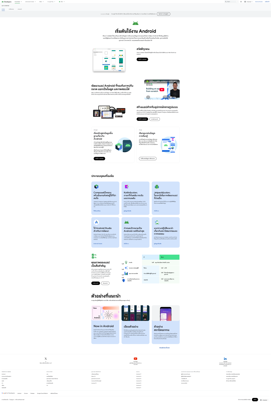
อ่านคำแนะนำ (154, 119)
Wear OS (93, 376)
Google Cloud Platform (42, 393)
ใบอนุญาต (12, 399)
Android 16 (138, 376)
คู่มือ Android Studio (185, 374)
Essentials (17, 1)
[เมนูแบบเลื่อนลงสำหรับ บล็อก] (65, 1)
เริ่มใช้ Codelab (142, 59)
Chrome (26, 393)
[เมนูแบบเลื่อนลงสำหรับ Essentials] (22, 1)
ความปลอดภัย (4, 378)
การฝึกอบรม (11, 9)
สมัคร (255, 399)
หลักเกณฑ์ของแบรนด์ (19, 399)
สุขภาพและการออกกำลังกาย (52, 378)
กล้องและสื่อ (49, 381)
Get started (5, 5)
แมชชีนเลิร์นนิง (50, 376)
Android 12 (138, 385)
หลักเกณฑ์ (95, 283)
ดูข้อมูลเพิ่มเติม (127, 211)
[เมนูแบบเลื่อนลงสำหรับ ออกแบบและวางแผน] (36, 1)
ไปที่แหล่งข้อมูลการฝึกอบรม (148, 158)
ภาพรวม (3, 9)
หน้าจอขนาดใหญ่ (94, 374)
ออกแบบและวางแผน (29, 1)
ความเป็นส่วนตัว (50, 383)
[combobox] (231, 1)
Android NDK (184, 383)
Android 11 (138, 387)
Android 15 (138, 378)
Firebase (32, 393)
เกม (47, 374)
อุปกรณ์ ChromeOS (95, 378)
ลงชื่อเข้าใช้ (267, 1)
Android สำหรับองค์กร (6, 376)
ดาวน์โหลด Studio (185, 381)
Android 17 (138, 374)
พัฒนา (40, 1)
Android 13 (138, 383)
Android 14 (138, 381)
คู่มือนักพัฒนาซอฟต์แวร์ (186, 376)
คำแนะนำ (105, 283)
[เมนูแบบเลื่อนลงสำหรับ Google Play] (55, 1)
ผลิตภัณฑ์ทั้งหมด (54, 393)
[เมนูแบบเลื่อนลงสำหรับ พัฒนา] (44, 1)
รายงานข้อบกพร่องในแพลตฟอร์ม (233, 374)
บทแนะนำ (20, 9)
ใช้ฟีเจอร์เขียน (97, 211)
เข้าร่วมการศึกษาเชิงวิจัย (231, 381)
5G (47, 385)
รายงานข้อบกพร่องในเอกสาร (232, 376)
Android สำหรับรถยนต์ (96, 381)
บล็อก (62, 1)
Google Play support (230, 378)
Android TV (93, 383)
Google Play (50, 1)
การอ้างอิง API (184, 378)
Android (3, 374)
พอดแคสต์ (4, 387)
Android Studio (259, 1)
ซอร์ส (3, 381)
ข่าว (2, 383)
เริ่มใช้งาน (156, 211)
